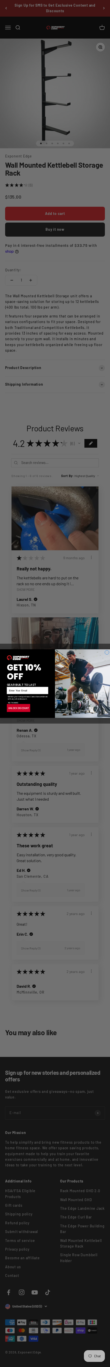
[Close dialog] (107, 652)
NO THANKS (13, 702)
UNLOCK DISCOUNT (18, 708)
